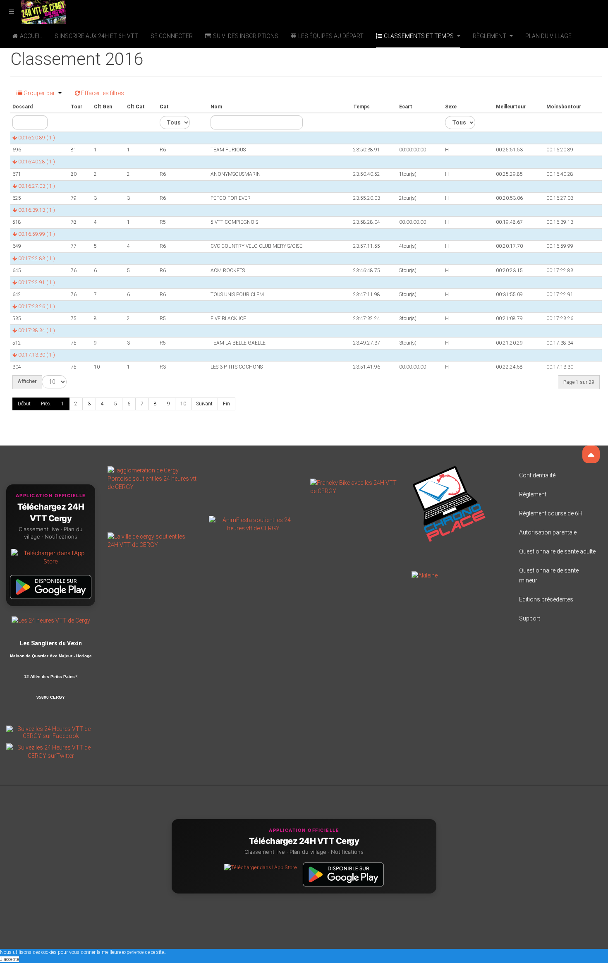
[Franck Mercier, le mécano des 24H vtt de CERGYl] (354, 486)
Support (529, 618)
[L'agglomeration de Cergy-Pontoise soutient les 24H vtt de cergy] (152, 478)
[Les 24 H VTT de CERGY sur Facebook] (50, 731)
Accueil (31, 36)
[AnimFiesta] (253, 523)
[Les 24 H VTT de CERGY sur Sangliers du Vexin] (51, 620)
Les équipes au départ (331, 36)
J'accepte (9, 959)
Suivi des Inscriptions (245, 36)
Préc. (46, 404)
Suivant (204, 404)
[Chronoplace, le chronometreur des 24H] (449, 503)
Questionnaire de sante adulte (557, 551)
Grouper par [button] (39, 93)
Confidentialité (537, 475)
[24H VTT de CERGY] (33, 11)
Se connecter (172, 36)
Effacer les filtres (102, 93)
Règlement (490, 36)
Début (24, 404)
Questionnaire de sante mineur (549, 575)
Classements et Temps (419, 36)
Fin (226, 404)
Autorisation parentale (548, 532)
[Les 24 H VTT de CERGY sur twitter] (50, 751)
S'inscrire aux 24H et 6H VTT (96, 36)
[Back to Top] (591, 454)
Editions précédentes (546, 599)
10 (183, 404)
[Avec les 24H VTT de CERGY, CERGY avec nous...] (152, 540)
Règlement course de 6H (550, 513)
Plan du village (548, 36)
